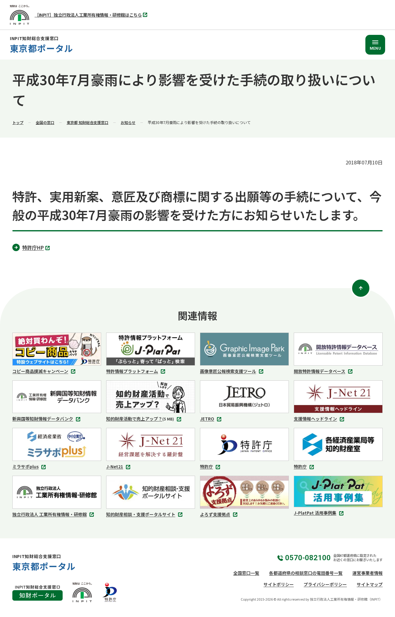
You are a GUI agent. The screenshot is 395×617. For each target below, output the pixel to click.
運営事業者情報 (367, 573)
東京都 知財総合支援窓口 (87, 122)
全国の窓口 (45, 122)
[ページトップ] (361, 288)
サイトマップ (370, 584)
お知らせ (128, 122)
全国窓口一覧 (246, 573)
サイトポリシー (279, 584)
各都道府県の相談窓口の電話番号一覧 (306, 573)
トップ (17, 122)
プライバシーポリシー (325, 584)
